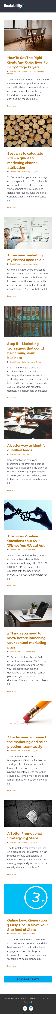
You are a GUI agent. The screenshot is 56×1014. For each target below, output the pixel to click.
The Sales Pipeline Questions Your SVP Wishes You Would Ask (28, 514)
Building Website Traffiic (31, 362)
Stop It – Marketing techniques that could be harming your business (28, 321)
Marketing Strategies (30, 842)
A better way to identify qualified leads (28, 423)
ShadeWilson (15, 71)
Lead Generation (28, 550)
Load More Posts (28, 979)
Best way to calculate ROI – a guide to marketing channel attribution (28, 131)
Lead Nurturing (28, 454)
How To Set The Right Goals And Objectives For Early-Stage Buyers (28, 35)
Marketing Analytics (30, 71)
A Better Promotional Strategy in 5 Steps (28, 813)
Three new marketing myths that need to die (28, 233)
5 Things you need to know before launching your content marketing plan (28, 611)
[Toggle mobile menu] (50, 7)
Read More (11, 106)
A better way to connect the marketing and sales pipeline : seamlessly (28, 716)
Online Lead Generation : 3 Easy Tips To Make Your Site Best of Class (28, 899)
